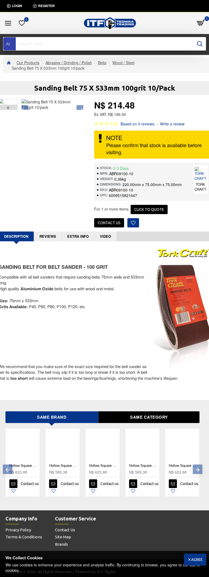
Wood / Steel (123, 62)
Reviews (47, 236)
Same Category (149, 417)
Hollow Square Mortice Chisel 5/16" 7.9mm (104, 465)
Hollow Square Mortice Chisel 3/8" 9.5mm (25, 465)
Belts (102, 62)
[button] (7, 469)
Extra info (78, 236)
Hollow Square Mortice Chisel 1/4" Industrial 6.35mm (184, 465)
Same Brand (51, 417)
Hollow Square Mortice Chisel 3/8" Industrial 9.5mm (65, 465)
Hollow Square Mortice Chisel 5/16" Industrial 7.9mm (144, 465)
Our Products (28, 62)
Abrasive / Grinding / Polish (68, 62)
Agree (197, 559)
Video (105, 236)
